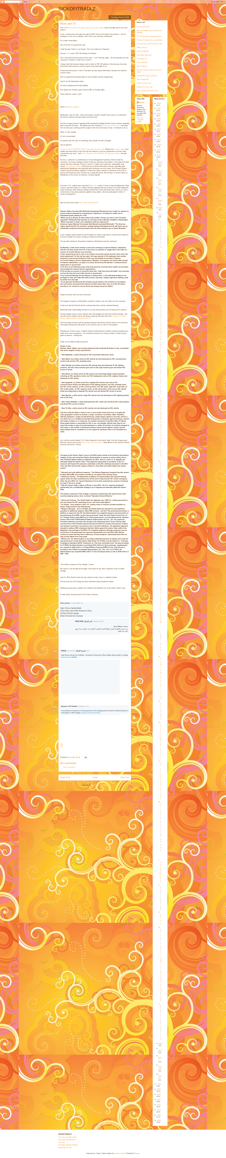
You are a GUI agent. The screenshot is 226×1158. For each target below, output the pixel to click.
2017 (159, 150)
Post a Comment (69, 767)
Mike (68, 53)
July (160, 208)
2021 (159, 129)
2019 (159, 140)
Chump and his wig (64, 1147)
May (160, 1043)
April (159, 1050)
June (160, 215)
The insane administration (67, 1140)
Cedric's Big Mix (143, 51)
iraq (61, 744)
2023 (159, 119)
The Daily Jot (142, 59)
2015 (159, 1084)
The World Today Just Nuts (147, 76)
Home (95, 777)
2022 (159, 124)
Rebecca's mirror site (145, 87)
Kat (65, 28)
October (160, 181)
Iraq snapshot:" (75, 107)
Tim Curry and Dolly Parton (67, 1137)
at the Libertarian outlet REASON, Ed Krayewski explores (100, 153)
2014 (159, 1089)
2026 (159, 103)
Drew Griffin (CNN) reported (88, 203)
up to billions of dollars (73, 166)
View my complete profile (140, 119)
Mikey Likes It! (142, 47)
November (160, 172)
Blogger (136, 1153)
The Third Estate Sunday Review (149, 36)
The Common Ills (143, 27)
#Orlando (69, 616)
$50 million (94, 185)
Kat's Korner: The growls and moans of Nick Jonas (86, 28)
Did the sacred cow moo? (111, 125)
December (160, 163)
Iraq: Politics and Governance (92, 442)
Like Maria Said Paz (144, 55)
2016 (159, 155)
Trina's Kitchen (142, 62)
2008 (159, 1120)
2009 (159, 1115)
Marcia (141, 102)
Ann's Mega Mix (143, 79)
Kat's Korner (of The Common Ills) (149, 44)
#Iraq (89, 611)
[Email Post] (85, 757)
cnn (61, 746)
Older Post (124, 777)
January (160, 1077)
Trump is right (119, 149)
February (160, 1068)
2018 (159, 145)
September (160, 191)
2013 (159, 1094)
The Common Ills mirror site (147, 91)
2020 (159, 134)
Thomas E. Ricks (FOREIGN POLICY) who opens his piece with (82, 149)
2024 (159, 114)
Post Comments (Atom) (99, 785)
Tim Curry (61, 1142)
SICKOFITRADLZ (76, 8)
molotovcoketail (119, 1153)
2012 (159, 1099)
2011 (159, 1105)
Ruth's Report (142, 66)
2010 (159, 1110)
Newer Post (65, 777)
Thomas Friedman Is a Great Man (149, 40)
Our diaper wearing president (68, 1145)
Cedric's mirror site (144, 83)
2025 (159, 108)
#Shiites (69, 613)
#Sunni (68, 608)
